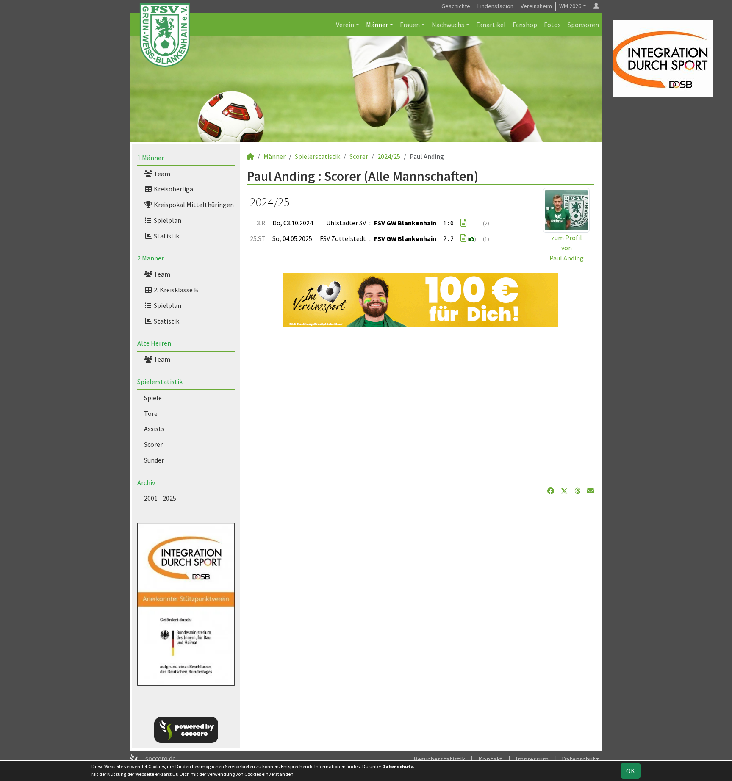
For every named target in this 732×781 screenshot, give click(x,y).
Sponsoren (583, 24)
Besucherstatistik (439, 759)
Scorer (153, 444)
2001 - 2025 (160, 498)
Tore (151, 413)
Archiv (146, 482)
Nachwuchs (448, 24)
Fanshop (525, 24)
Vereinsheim (536, 6)
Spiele (153, 397)
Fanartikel (491, 24)
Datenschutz (580, 759)
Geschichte (455, 6)
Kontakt (490, 759)
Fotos (552, 24)
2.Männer (150, 258)
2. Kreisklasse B (175, 289)
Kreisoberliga (172, 189)
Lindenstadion (495, 6)
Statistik (165, 236)
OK (630, 771)
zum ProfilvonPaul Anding (566, 247)
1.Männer (150, 157)
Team (161, 173)
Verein (345, 24)
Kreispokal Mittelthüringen (193, 204)
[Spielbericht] (463, 223)
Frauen (410, 24)
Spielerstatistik (160, 381)
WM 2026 (570, 6)
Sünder (154, 460)
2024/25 (388, 156)
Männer (377, 24)
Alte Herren (154, 343)
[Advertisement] (420, 406)
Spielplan (166, 220)
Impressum (532, 759)
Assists (154, 428)
